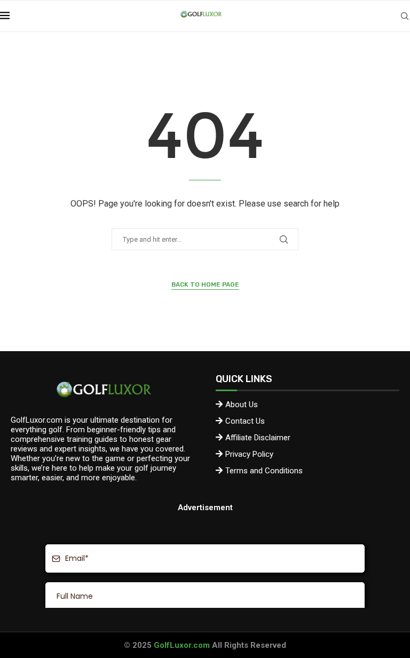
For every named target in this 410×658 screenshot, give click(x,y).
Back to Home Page (205, 284)
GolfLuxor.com (182, 645)
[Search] (404, 16)
